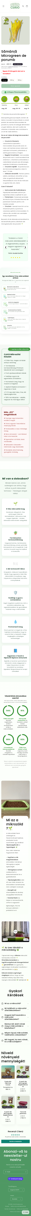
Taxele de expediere (13, 66)
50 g (5, 80)
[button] (3, 6)
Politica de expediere (22, 1209)
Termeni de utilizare (9, 1209)
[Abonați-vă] (25, 1172)
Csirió (14, 1204)
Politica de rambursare (16, 1211)
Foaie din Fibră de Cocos (8, 1083)
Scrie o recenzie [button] (15, 1141)
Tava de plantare (23, 1112)
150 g (20, 80)
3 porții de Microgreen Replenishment (8, 1114)
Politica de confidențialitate (18, 1206)
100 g (12, 80)
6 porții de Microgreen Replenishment (23, 1084)
